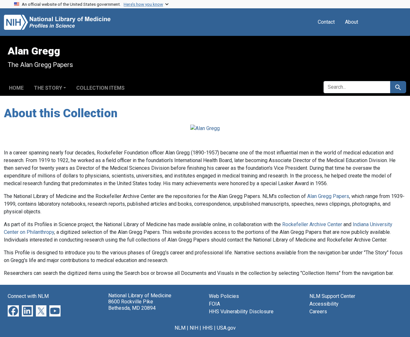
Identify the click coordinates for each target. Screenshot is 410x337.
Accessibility (324, 304)
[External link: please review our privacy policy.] (13, 311)
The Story (48, 88)
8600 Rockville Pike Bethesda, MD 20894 (132, 305)
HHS (207, 328)
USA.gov (226, 328)
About (351, 22)
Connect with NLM (28, 296)
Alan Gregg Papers (328, 196)
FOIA (214, 304)
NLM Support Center (332, 296)
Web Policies (224, 296)
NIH (194, 328)
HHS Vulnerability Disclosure (241, 311)
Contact (326, 22)
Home (16, 88)
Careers (318, 311)
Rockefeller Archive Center (312, 224)
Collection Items (100, 88)
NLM (180, 328)
